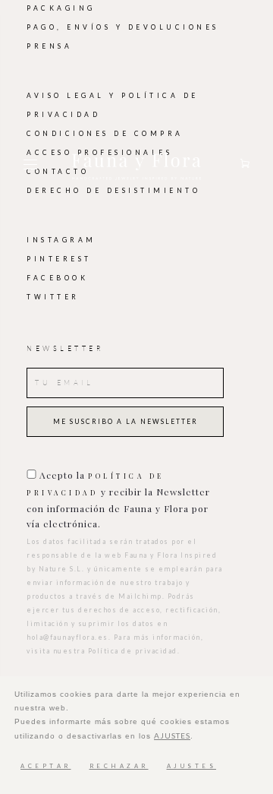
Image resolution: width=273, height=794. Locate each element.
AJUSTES (172, 735)
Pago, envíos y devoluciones (123, 27)
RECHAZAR (119, 766)
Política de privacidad (132, 651)
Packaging (61, 8)
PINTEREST (59, 259)
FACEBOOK (57, 278)
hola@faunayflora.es (67, 637)
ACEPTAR (45, 766)
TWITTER (53, 297)
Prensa (49, 46)
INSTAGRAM (61, 240)
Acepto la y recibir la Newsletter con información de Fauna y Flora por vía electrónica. (118, 499)
